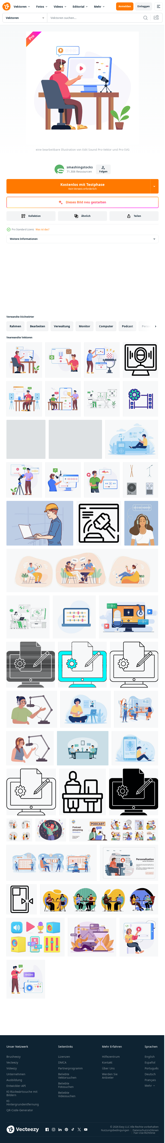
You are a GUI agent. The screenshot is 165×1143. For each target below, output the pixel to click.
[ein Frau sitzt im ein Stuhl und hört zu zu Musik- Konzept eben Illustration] (75, 439)
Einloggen (143, 6)
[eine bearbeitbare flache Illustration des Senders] (24, 480)
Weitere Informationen (24, 239)
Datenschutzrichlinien (143, 1130)
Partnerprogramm (70, 1068)
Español (147, 1062)
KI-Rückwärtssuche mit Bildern (21, 1093)
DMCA (62, 1062)
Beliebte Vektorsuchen (67, 1075)
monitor (84, 326)
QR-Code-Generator (19, 1110)
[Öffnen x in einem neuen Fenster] (79, 1129)
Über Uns (108, 1068)
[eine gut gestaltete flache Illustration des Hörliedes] (139, 937)
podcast (127, 326)
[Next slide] (149, 326)
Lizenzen (64, 1057)
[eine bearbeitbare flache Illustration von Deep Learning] (28, 616)
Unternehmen (15, 1074)
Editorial (78, 6)
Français (147, 1080)
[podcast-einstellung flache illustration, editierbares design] (63, 360)
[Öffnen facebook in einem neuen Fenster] (47, 1129)
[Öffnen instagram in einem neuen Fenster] (53, 1129)
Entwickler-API (16, 1086)
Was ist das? (42, 229)
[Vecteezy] (6, 6)
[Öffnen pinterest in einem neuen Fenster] (66, 1129)
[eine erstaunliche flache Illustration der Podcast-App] (63, 399)
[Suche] (145, 17)
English (147, 1057)
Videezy (11, 1068)
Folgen (103, 171)
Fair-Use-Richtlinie (141, 1132)
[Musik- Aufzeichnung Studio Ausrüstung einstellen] (140, 480)
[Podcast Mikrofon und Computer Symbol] (98, 523)
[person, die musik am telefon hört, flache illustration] (102, 480)
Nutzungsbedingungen (112, 1130)
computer (106, 326)
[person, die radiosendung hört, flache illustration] (25, 979)
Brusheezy (13, 1057)
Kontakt (107, 1062)
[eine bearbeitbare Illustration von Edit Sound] (24, 360)
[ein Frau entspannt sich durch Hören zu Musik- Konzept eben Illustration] (85, 709)
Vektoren (20, 6)
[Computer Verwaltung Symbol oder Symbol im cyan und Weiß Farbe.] (82, 665)
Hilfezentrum (111, 1057)
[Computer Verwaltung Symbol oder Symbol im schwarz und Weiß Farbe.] (30, 665)
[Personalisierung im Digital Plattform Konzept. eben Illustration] (129, 863)
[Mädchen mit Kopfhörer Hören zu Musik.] (50, 830)
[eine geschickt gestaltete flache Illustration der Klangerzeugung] (24, 399)
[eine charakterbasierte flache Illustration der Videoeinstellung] (102, 360)
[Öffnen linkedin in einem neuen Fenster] (60, 1129)
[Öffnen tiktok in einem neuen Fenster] (72, 1129)
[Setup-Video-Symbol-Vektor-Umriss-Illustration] (140, 399)
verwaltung (62, 326)
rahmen (15, 326)
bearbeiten (37, 326)
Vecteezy (12, 1062)
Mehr (97, 6)
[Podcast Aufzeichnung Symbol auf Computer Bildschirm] (140, 360)
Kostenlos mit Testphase (82, 186)
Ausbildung (14, 1080)
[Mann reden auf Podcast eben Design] (82, 748)
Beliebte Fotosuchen (66, 1085)
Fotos (40, 6)
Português (149, 1068)
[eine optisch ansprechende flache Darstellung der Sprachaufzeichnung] (63, 480)
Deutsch (147, 1074)
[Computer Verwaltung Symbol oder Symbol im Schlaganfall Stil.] (134, 665)
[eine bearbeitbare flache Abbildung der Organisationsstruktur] (102, 399)
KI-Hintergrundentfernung (22, 1102)
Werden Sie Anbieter (110, 1075)
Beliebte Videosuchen (66, 1094)
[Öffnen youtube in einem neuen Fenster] (85, 1129)
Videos (58, 6)
